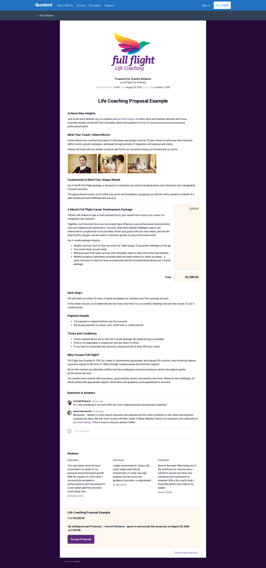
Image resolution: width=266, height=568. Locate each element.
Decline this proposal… (187, 552)
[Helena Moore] (82, 163)
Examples (95, 5)
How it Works (65, 5)
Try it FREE (222, 5)
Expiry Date (148, 87)
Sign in (206, 5)
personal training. (82, 422)
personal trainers (126, 119)
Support (109, 5)
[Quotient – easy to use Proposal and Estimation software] (43, 5)
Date (123, 87)
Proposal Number (104, 87)
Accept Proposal (81, 539)
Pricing (81, 5)
